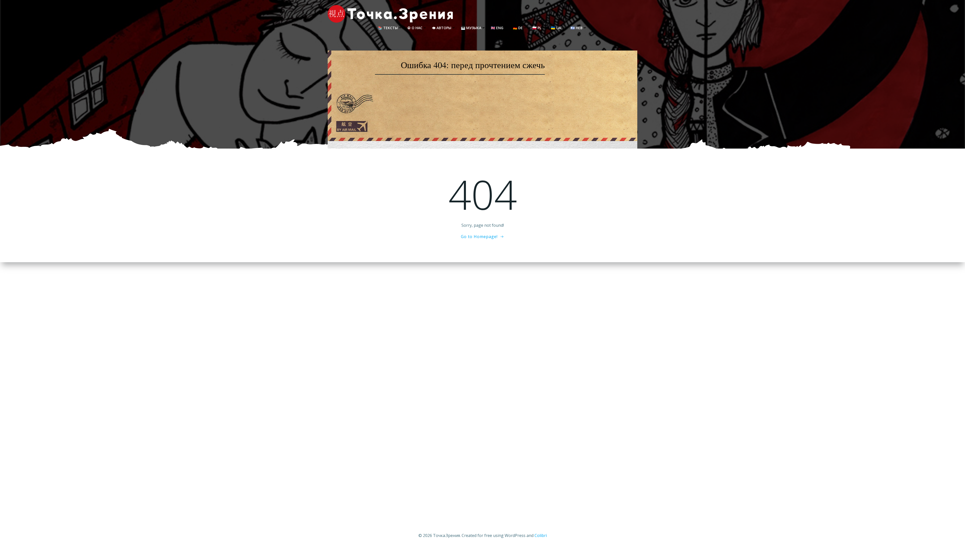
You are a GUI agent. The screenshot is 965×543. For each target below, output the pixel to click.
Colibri (541, 535)
